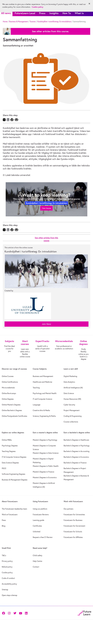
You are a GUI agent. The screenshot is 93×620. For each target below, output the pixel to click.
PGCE (4, 468)
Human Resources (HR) (72, 399)
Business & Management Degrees (14, 480)
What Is (79, 13)
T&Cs (4, 555)
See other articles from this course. (50, 31)
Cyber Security (69, 405)
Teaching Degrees (9, 451)
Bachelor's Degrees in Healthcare (76, 440)
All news (6, 13)
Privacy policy (7, 561)
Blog (3, 526)
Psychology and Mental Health (44, 393)
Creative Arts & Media (41, 410)
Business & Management (18, 21)
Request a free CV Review (43, 537)
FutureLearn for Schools (73, 531)
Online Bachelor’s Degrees (12, 410)
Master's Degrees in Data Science (45, 453)
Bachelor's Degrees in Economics (76, 457)
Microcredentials (8, 387)
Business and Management (43, 376)
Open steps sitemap (9, 595)
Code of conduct (8, 578)
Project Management (72, 410)
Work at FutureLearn (9, 514)
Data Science (69, 393)
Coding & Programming (73, 416)
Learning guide (38, 520)
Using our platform (40, 509)
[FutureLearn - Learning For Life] (84, 612)
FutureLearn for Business (73, 520)
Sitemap (5, 589)
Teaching (36, 387)
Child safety (37, 555)
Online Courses (7, 376)
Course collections (71, 422)
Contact (36, 567)
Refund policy (7, 567)
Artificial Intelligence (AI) (73, 387)
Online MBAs (7, 440)
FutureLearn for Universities (74, 514)
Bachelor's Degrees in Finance (75, 463)
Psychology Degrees (10, 445)
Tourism (33, 21)
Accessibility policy (9, 584)
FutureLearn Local (25, 13)
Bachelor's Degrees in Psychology (76, 445)
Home (5, 21)
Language (36, 405)
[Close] (89, 3)
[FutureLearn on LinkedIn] (26, 613)
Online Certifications (10, 382)
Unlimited (36, 531)
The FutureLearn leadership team (14, 509)
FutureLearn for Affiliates (73, 537)
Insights (54, 13)
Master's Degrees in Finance (43, 472)
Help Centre (37, 561)
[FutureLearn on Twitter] (15, 613)
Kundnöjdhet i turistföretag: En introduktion (54, 21)
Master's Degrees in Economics (45, 477)
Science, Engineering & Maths (44, 416)
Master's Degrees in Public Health (46, 466)
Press (42, 13)
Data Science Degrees (10, 463)
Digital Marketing (70, 376)
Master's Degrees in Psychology (45, 440)
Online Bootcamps (9, 393)
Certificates (37, 526)
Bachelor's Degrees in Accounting (76, 451)
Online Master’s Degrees (11, 405)
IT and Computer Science (42, 399)
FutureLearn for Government (74, 526)
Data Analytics (69, 382)
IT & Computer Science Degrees (14, 457)
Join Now (46, 324)
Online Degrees (8, 399)
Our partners (68, 509)
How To (66, 13)
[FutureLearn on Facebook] (4, 613)
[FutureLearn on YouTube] (20, 613)
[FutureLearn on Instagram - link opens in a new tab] (9, 613)
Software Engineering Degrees (13, 474)
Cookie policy (7, 572)
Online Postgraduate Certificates (14, 416)
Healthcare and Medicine (42, 382)
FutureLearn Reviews (41, 514)
